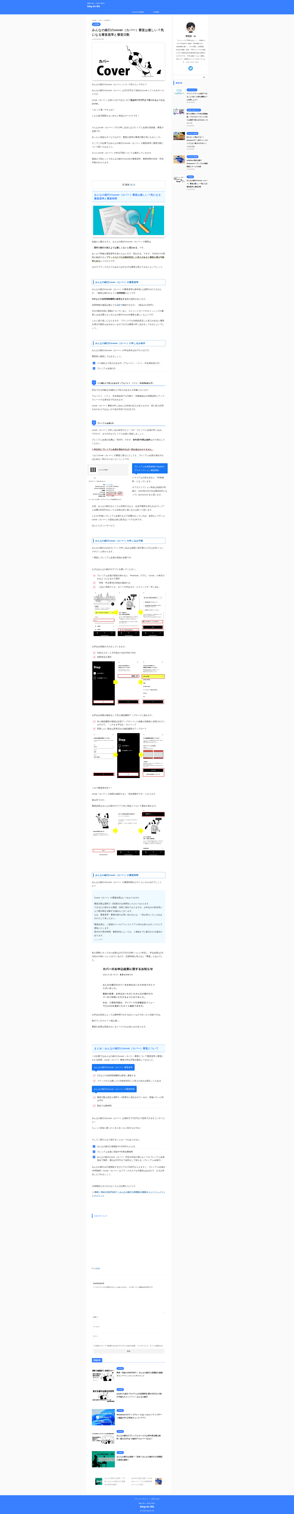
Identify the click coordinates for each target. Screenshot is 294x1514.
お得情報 (156, 12)
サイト (95, 1336)
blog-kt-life (93, 6)
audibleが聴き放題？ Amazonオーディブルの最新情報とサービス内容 (197, 163)
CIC (118, 305)
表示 (132, 184)
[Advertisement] (128, 1241)
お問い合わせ (155, 1499)
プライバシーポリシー (141, 1499)
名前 (95, 1317)
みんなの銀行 (98, 939)
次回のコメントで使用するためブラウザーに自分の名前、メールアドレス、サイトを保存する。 (129, 1346)
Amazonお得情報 (138, 12)
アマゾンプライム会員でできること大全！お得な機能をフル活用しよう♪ (197, 96)
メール (96, 1327)
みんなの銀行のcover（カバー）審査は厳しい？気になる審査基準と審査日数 (197, 183)
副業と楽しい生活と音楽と (147, 1503)
